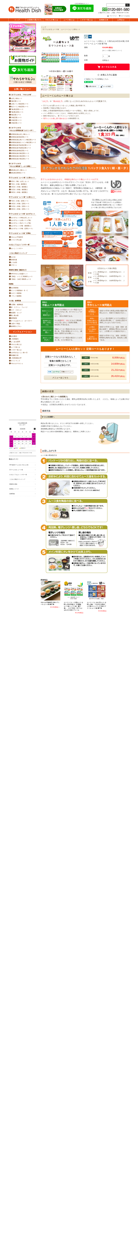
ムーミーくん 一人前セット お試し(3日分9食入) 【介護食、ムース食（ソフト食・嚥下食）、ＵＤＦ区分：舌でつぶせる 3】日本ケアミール (73, 606)
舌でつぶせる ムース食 (51, 29)
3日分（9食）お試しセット (20, 181)
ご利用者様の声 (16, 358)
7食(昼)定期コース (17, 109)
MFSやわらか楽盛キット (19, 274)
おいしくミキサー (17, 248)
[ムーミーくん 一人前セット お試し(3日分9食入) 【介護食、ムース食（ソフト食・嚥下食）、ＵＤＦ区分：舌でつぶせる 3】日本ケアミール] (73, 591)
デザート (14, 265)
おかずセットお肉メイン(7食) (21, 220)
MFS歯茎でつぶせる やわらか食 (18, 465)
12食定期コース (16, 120)
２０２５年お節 (16, 240)
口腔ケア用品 (15, 323)
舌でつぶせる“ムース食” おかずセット (22, 214)
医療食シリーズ (14, 489)
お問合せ (121, 20)
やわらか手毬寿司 (17, 237)
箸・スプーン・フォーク (19, 307)
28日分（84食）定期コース (20, 209)
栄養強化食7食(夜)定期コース (21, 148)
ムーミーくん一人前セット (70, 29)
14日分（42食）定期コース (20, 203)
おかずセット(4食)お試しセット (21, 217)
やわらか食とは (51, 20)
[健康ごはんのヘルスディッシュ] (24, 12)
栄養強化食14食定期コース (20, 159)
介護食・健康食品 (17, 304)
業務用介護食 (13, 484)
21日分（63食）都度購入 (19, 189)
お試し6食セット (16, 98)
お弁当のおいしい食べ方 (19, 352)
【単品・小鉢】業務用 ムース (21, 279)
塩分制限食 (14, 288)
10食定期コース (16, 117)
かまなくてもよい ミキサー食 (18, 474)
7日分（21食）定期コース (19, 201)
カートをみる (125, 16)
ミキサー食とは (86, 20)
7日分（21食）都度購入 (19, 184)
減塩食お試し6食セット (19, 170)
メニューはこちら (60, 378)
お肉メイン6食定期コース (19, 104)
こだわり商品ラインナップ (17, 479)
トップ (17, 20)
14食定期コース (16, 123)
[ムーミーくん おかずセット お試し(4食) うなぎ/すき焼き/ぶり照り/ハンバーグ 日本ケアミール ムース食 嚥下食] (97, 591)
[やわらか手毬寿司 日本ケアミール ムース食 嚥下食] (50, 591)
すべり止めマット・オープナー (21, 321)
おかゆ (13, 257)
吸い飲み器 (14, 315)
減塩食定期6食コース (18, 173)
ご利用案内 (14, 339)
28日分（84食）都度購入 (19, 192)
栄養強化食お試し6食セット (20, 134)
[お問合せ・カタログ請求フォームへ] (55, 14)
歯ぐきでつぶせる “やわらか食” (20, 94)
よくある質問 (15, 341)
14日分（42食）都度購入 (19, 187)
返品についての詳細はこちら (97, 79)
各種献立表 (103, 20)
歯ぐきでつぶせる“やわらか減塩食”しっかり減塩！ (20, 165)
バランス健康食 (16, 296)
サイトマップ (15, 361)
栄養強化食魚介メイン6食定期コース (23, 142)
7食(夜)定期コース (17, 112)
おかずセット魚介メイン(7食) (21, 223)
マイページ (113, 16)
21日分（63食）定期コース (20, 206)
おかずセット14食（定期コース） (22, 228)
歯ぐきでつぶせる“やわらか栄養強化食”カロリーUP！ (21, 129)
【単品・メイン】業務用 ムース (22, 276)
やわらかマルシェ (17, 363)
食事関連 (12, 493)
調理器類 (14, 318)
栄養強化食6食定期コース (19, 137)
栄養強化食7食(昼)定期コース (21, 145)
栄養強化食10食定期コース (20, 153)
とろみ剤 (14, 262)
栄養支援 (14, 260)
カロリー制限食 (16, 293)
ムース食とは (69, 20)
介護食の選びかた (34, 20)
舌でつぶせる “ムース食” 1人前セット (22, 177)
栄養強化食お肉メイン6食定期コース (23, 140)
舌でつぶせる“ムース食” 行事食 (20, 233)
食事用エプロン (16, 326)
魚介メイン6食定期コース (19, 106)
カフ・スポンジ (16, 310)
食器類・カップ (16, 313)
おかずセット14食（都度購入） (21, 226)
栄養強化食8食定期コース (19, 150)
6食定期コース (16, 101)
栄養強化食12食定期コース (20, 156)
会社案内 (14, 336)
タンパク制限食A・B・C (19, 290)
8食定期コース (16, 115)
